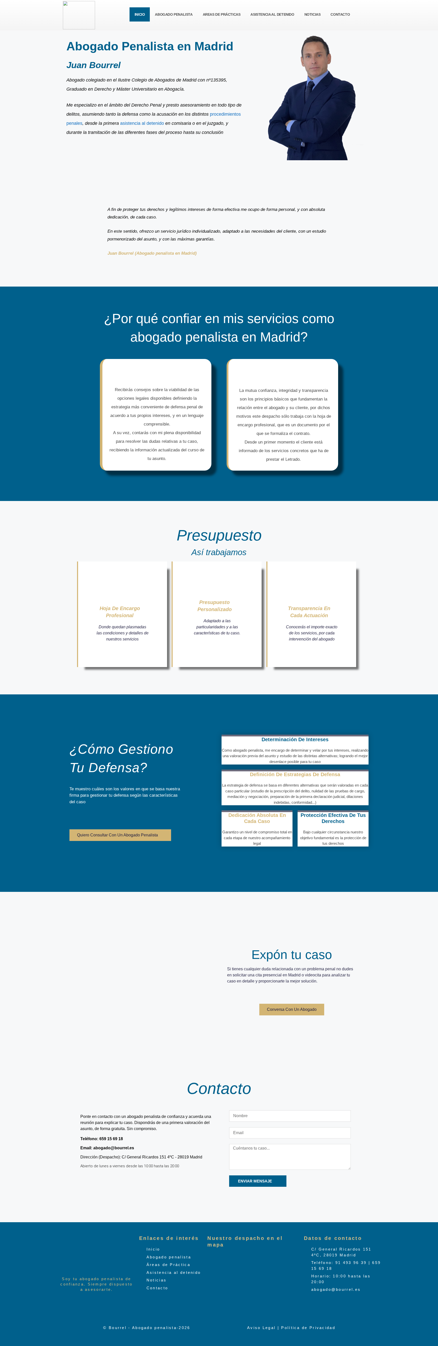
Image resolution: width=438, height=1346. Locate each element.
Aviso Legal (261, 1327)
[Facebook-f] (86, 1179)
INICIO (140, 14)
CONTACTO (340, 14)
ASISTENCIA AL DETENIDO (272, 14)
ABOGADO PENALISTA (173, 14)
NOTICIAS (312, 14)
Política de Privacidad (308, 1327)
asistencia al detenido (142, 123)
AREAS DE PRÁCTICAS (222, 14)
